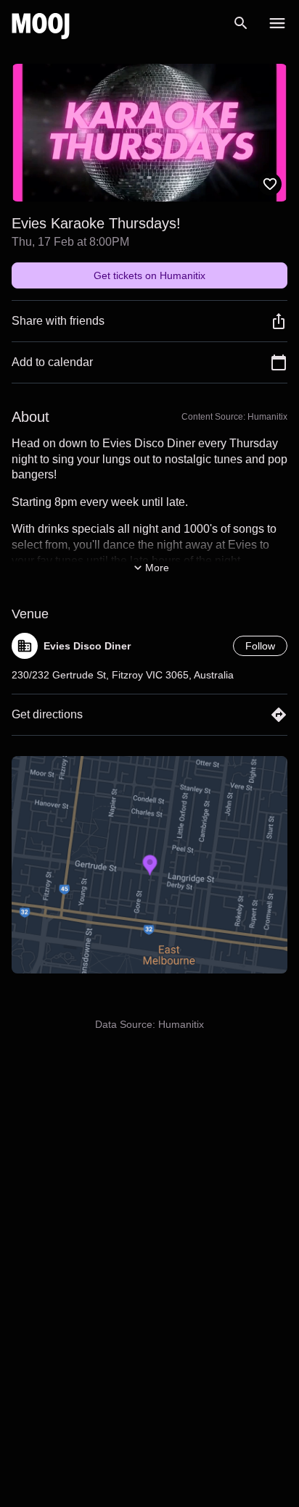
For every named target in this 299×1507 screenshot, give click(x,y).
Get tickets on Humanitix (149, 275)
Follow (260, 646)
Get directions (47, 714)
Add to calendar (52, 362)
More (157, 567)
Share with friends (58, 321)
